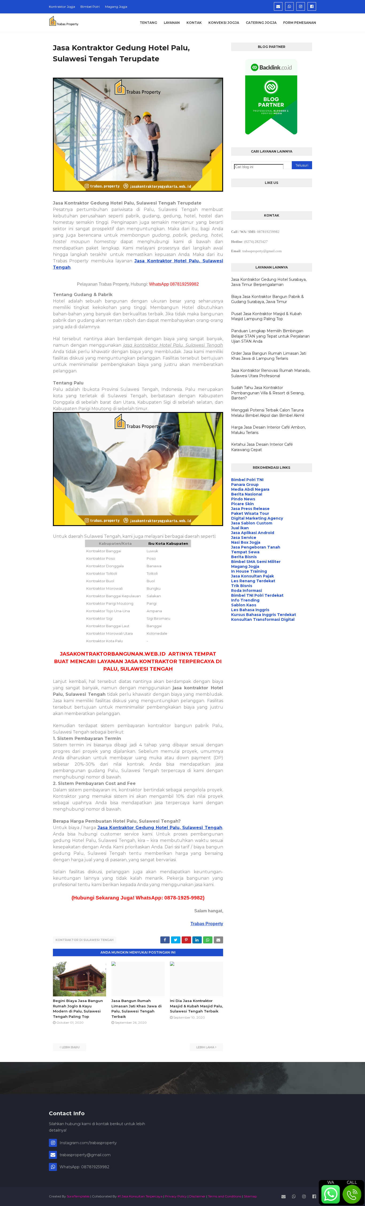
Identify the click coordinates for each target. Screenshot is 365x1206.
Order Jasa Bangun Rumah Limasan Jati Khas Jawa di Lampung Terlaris (268, 356)
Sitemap (250, 1196)
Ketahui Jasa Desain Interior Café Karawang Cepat (262, 447)
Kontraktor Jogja (62, 7)
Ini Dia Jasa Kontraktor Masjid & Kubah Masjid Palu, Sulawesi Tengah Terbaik (196, 1006)
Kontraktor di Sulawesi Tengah (85, 940)
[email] (278, 6)
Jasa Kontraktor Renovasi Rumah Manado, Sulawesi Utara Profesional (270, 373)
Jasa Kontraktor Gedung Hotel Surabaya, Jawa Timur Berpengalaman (268, 282)
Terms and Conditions (224, 1196)
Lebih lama (205, 1047)
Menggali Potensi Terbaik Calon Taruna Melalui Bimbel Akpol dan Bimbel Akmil (267, 413)
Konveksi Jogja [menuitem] (223, 23)
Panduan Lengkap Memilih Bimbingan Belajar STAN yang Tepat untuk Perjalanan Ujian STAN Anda (270, 336)
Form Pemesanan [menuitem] (299, 23)
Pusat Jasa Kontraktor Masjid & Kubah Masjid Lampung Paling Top (266, 316)
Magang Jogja (116, 7)
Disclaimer (197, 1196)
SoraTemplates (78, 1196)
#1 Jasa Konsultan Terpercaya (140, 1196)
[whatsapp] (289, 6)
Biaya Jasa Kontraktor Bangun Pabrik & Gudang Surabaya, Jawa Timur (267, 299)
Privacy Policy (176, 1196)
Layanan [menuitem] (172, 23)
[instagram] (300, 6)
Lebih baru (71, 1047)
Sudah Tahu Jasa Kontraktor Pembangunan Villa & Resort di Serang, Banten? (267, 392)
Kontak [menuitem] (194, 23)
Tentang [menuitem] (148, 23)
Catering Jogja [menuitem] (261, 23)
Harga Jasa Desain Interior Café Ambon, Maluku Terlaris (268, 430)
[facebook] (312, 6)
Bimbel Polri (90, 7)
